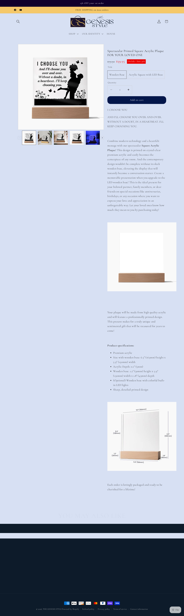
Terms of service (120, 609)
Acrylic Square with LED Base (146, 75)
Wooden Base (117, 75)
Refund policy (88, 609)
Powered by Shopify (70, 609)
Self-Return (59, 571)
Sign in (18, 577)
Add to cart (137, 99)
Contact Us (59, 566)
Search (56, 560)
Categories (19, 566)
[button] (18, 21)
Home (17, 560)
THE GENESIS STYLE (52, 609)
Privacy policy (104, 609)
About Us (19, 571)
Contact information (139, 609)
